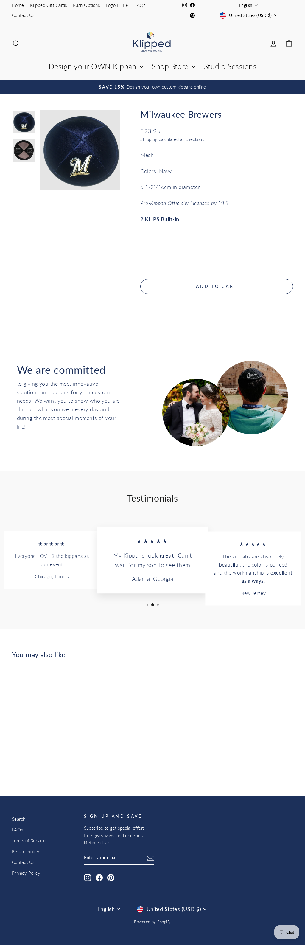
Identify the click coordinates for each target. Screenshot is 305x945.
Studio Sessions (230, 66)
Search (19, 819)
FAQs (139, 5)
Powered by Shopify (152, 922)
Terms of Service (29, 840)
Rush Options (86, 5)
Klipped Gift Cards (48, 5)
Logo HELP (117, 5)
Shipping (149, 139)
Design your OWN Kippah (94, 66)
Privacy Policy (26, 873)
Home (18, 5)
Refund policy (26, 851)
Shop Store (171, 66)
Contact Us (23, 15)
